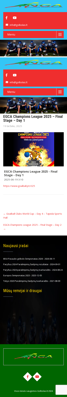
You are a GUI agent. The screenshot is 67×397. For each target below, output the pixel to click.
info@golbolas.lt (18, 24)
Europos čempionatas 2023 (16, 275)
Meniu (11, 34)
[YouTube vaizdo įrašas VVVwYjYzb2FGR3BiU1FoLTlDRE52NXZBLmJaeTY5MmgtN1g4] (33, 149)
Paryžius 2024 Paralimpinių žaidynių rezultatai (25, 264)
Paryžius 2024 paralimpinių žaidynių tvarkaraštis (27, 269)
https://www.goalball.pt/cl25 (19, 185)
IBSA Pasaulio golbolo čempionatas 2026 (23, 258)
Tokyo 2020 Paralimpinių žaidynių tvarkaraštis (25, 280)
